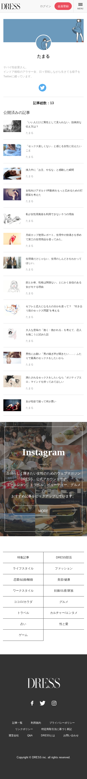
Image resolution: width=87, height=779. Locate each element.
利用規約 (36, 722)
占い (23, 624)
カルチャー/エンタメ (63, 612)
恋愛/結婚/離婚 (23, 579)
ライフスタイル (23, 568)
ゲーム (23, 635)
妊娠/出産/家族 (63, 590)
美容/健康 (63, 579)
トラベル (23, 612)
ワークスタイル (23, 590)
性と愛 (63, 624)
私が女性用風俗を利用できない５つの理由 (50, 214)
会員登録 (63, 6)
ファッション (64, 568)
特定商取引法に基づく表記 (56, 729)
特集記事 (23, 557)
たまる (29, 132)
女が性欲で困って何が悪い (41, 401)
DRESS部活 (64, 557)
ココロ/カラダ (23, 601)
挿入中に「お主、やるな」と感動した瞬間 (50, 169)
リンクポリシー (24, 729)
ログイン (45, 6)
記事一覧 (17, 722)
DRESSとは (48, 735)
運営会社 (14, 735)
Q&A (30, 735)
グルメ (63, 601)
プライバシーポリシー (62, 722)
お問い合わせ (71, 735)
